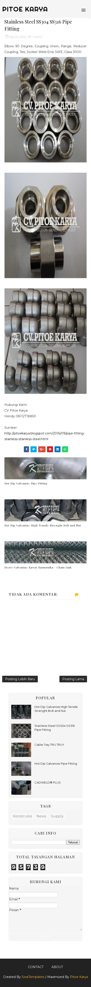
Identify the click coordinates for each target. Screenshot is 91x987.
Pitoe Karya (79, 977)
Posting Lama (73, 679)
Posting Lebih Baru (20, 679)
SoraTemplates (33, 977)
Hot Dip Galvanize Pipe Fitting (25, 483)
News (41, 816)
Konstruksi (22, 816)
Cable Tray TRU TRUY (49, 744)
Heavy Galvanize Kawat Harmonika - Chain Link (38, 567)
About (57, 967)
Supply (37, 36)
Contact (36, 967)
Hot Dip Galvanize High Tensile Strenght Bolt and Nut (42, 525)
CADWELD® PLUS (47, 782)
